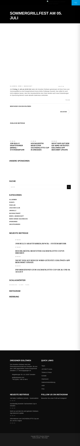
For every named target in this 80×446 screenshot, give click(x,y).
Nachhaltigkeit (14, 213)
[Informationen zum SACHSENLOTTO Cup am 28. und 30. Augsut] (12, 267)
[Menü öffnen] (76, 2)
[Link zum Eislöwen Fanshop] (40, 327)
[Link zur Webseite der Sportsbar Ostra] (40, 311)
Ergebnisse (13, 284)
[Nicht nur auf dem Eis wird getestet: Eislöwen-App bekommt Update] (61, 133)
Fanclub (12, 205)
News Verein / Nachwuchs (18, 219)
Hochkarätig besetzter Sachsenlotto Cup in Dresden (23, 404)
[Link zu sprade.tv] (40, 336)
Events (11, 202)
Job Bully (12, 210)
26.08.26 (54, 141)
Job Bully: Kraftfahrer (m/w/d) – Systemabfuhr (40, 244)
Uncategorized (14, 224)
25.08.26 (18, 265)
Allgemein (13, 86)
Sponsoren (13, 221)
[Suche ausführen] (69, 187)
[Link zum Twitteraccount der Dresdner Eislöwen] (62, 436)
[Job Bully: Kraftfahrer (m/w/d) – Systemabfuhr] (19, 133)
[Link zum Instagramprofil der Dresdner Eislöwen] (57, 436)
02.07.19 (61, 86)
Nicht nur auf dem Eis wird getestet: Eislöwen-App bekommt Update (24, 412)
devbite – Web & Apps (42, 437)
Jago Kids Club (14, 207)
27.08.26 (12, 141)
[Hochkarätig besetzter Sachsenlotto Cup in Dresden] (40, 133)
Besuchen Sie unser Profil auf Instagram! (54, 398)
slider (21, 284)
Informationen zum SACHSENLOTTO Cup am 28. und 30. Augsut (24, 419)
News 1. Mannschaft (25, 86)
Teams (27, 284)
